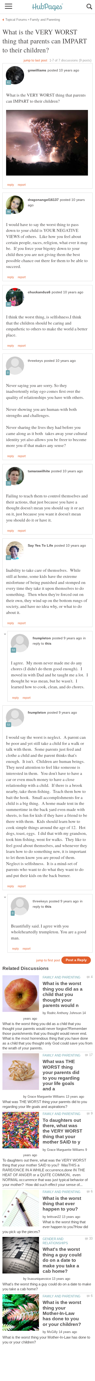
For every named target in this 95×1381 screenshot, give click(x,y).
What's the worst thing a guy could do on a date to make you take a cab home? (62, 1260)
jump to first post (48, 960)
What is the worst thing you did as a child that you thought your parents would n (63, 994)
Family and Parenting (61, 977)
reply (10, 184)
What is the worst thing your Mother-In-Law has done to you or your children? (62, 1313)
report (22, 184)
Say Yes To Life (40, 545)
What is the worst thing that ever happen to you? (62, 1204)
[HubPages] (47, 7)
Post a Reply (76, 960)
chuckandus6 (39, 292)
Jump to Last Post (35, 60)
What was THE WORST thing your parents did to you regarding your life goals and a (61, 1075)
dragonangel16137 (43, 200)
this (48, 643)
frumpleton (42, 638)
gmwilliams (37, 70)
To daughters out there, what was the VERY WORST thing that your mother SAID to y (62, 1131)
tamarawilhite (39, 471)
